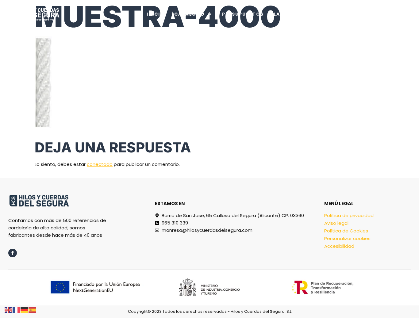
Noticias (329, 14)
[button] (408, 14)
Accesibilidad (339, 246)
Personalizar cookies (347, 238)
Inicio (155, 14)
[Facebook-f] (12, 253)
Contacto (368, 14)
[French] (17, 309)
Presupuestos (243, 14)
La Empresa (290, 14)
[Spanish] (33, 309)
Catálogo (189, 14)
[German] (25, 309)
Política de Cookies (346, 231)
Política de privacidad (349, 215)
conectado (100, 164)
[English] (9, 309)
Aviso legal (336, 223)
